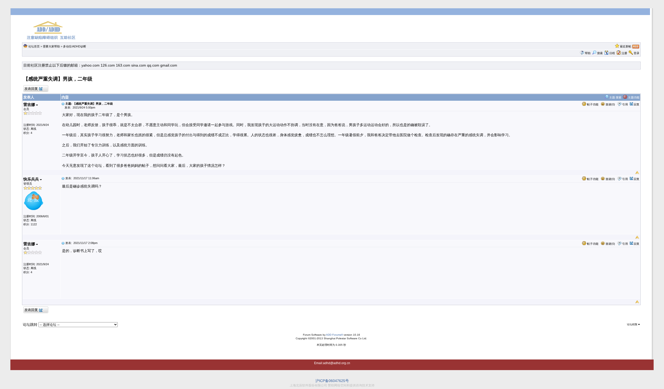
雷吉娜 (29, 104)
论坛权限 (632, 324)
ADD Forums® (334, 334)
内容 (65, 97)
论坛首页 (34, 46)
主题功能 (633, 97)
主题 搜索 (614, 97)
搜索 (600, 53)
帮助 (588, 53)
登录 (636, 53)
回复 (636, 104)
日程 (612, 53)
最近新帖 (625, 46)
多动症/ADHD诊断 (74, 46)
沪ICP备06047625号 (332, 381)
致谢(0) (610, 104)
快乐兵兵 (31, 179)
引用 (625, 104)
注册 (624, 53)
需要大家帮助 (51, 46)
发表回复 (31, 89)
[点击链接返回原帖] (63, 103)
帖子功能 (592, 104)
